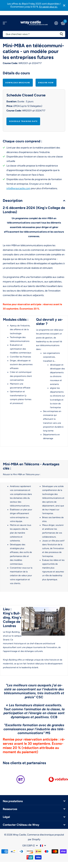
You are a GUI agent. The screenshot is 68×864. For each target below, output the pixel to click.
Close (64, 5)
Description (12, 200)
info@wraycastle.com (18, 188)
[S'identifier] (56, 23)
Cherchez (61, 34)
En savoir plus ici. (48, 6)
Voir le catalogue (5, 23)
